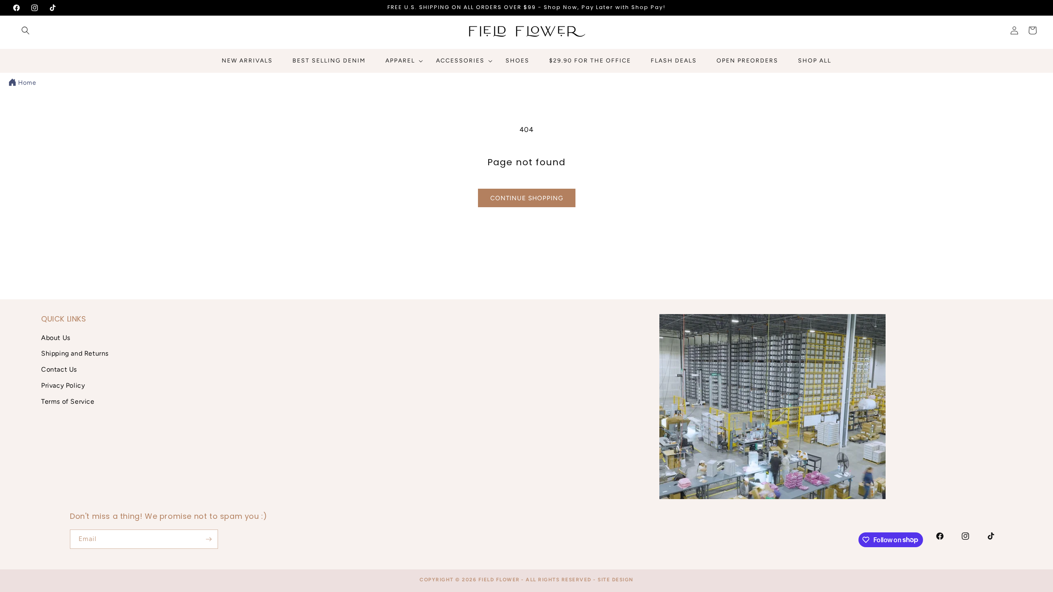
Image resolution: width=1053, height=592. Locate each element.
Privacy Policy (63, 385)
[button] (25, 30)
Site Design (615, 580)
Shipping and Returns (75, 353)
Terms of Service (68, 401)
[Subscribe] (208, 539)
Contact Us (59, 369)
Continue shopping (526, 198)
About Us (55, 338)
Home (27, 82)
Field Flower (499, 580)
